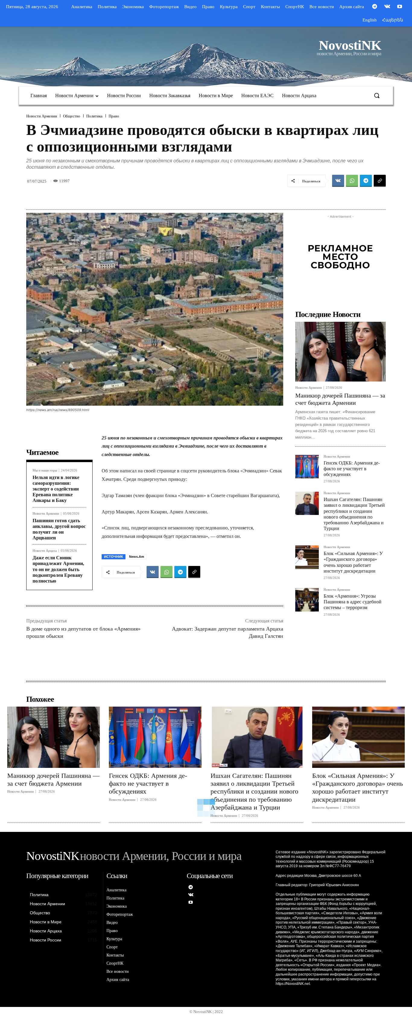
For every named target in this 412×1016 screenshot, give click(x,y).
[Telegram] (374, 7)
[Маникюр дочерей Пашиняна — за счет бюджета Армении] (340, 352)
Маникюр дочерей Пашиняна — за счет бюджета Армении (53, 779)
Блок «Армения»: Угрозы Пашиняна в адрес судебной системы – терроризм (353, 601)
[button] (377, 95)
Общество (71, 116)
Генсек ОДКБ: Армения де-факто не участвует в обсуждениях (352, 468)
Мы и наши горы (45, 470)
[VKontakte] (387, 7)
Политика (94, 116)
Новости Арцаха (45, 550)
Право (114, 116)
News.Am (136, 556)
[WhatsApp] (352, 181)
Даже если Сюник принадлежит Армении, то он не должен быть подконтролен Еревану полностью (58, 569)
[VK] (338, 181)
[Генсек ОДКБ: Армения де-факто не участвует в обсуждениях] (307, 466)
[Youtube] (399, 7)
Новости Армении (41, 116)
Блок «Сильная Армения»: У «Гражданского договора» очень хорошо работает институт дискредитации (357, 787)
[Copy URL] (380, 181)
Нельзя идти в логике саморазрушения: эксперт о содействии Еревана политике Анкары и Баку (56, 489)
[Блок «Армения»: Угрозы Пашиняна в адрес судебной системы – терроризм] (307, 600)
